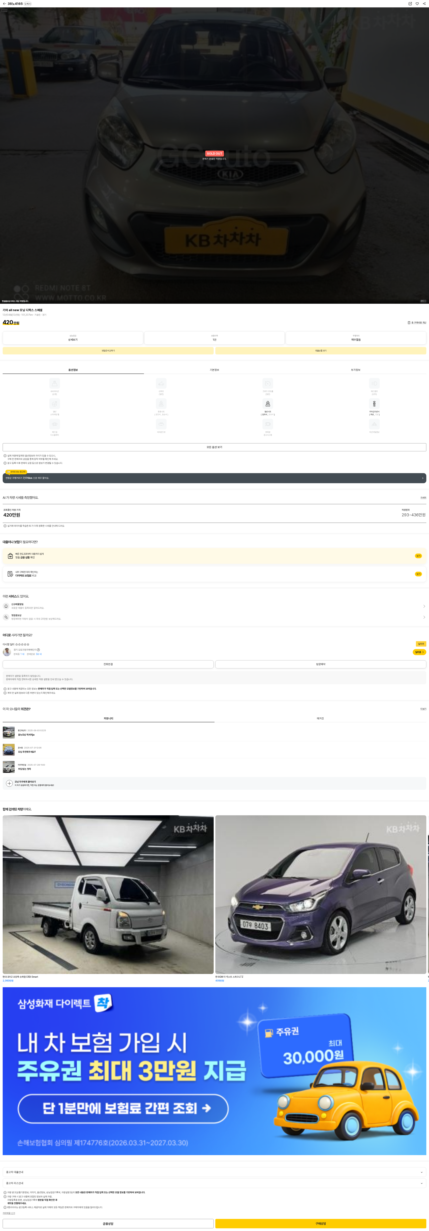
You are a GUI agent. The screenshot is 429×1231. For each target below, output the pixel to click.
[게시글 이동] (214, 732)
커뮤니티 (108, 718)
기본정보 (214, 370)
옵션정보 (73, 370)
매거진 (320, 718)
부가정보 (355, 370)
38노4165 (19, 4)
